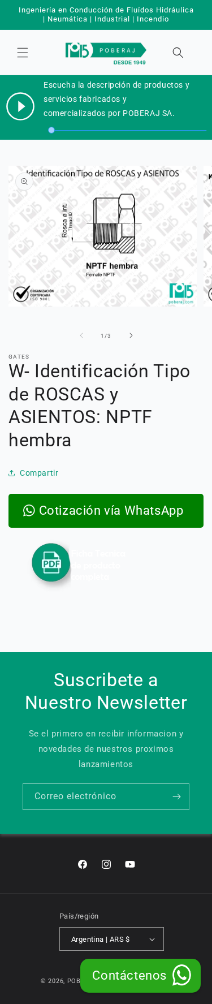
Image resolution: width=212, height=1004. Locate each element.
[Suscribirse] (176, 796)
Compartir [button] (39, 472)
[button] (22, 52)
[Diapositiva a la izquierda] (81, 335)
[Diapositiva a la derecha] (131, 335)
